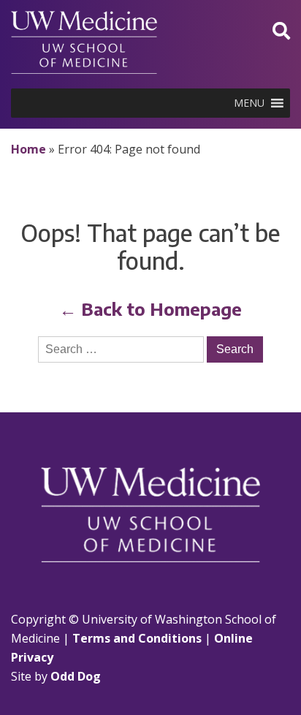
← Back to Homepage (150, 308)
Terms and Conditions (137, 638)
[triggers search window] (281, 30)
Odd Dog (75, 676)
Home (28, 149)
